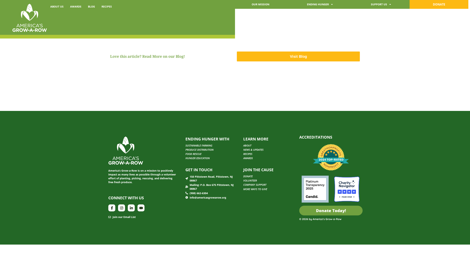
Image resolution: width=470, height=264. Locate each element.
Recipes (107, 6)
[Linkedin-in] (131, 207)
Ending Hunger (318, 4)
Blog (91, 6)
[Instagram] (121, 207)
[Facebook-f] (111, 207)
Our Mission (260, 4)
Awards (75, 6)
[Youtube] (141, 207)
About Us (57, 6)
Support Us (379, 4)
